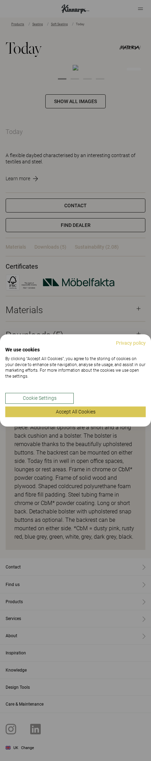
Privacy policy (131, 343)
